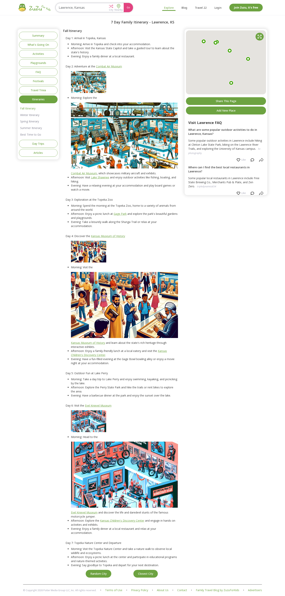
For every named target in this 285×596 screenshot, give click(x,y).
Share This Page (226, 101)
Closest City (145, 573)
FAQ (38, 72)
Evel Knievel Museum (98, 405)
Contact (182, 590)
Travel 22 (201, 7)
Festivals (38, 81)
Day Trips (38, 143)
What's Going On (38, 44)
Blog (184, 7)
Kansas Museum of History (108, 236)
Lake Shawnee (100, 177)
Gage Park (120, 214)
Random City (98, 573)
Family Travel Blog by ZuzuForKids (217, 590)
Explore (169, 7)
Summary (38, 35)
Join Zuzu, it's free (246, 7)
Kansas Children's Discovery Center (122, 520)
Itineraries (38, 99)
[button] (111, 7)
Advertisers (255, 590)
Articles (38, 153)
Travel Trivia (38, 90)
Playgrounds (38, 63)
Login (218, 7)
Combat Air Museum (109, 66)
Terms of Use (113, 590)
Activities (38, 54)
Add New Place (226, 110)
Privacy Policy (139, 590)
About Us (162, 590)
